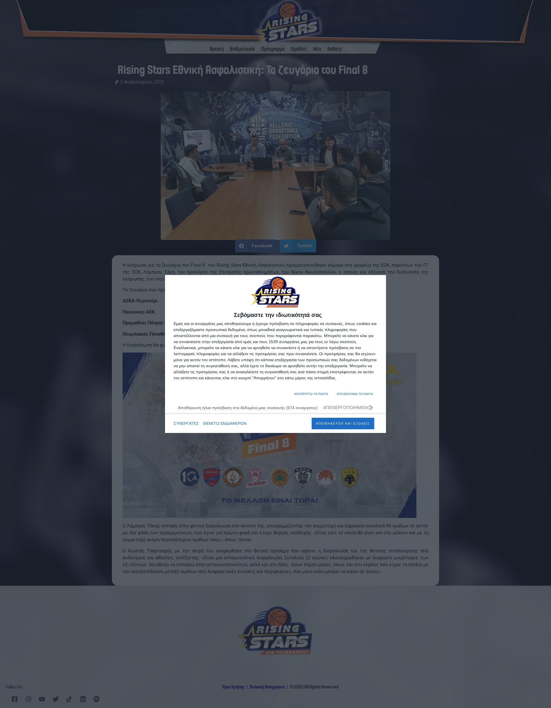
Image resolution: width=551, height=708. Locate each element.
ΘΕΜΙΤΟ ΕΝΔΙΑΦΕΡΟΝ (225, 423)
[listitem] (275, 408)
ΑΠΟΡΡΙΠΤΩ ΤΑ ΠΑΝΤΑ (311, 394)
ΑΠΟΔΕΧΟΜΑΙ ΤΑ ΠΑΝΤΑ (355, 394)
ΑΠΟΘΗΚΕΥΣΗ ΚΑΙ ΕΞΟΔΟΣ (343, 423)
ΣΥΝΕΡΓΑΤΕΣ (186, 423)
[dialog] (275, 354)
